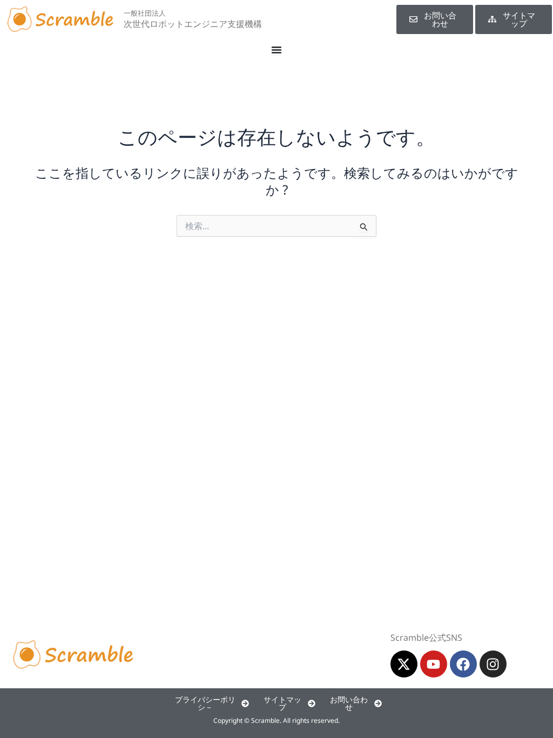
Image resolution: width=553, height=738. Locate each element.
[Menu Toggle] (276, 49)
